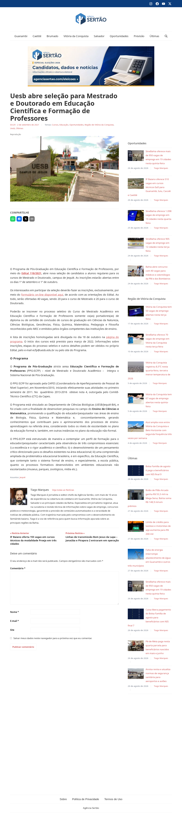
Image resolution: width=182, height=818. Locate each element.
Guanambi (20, 36)
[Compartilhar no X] (25, 219)
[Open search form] (166, 36)
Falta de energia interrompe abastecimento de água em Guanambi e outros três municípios (149, 557)
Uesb (12, 128)
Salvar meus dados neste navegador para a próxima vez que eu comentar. (52, 638)
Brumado (52, 36)
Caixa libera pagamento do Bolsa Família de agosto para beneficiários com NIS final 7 (149, 617)
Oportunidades (119, 36)
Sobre (63, 799)
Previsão (139, 36)
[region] (64, 243)
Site (12, 629)
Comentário (17, 568)
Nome (14, 612)
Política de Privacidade (85, 799)
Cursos (55, 124)
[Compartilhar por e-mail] (32, 219)
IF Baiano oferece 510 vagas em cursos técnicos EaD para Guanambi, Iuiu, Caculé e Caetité (149, 187)
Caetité (37, 36)
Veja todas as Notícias (63, 489)
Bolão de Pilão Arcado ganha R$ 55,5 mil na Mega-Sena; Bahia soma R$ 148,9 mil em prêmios (149, 498)
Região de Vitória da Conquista (99, 124)
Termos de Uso (113, 799)
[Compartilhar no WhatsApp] (12, 219)
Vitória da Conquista (76, 36)
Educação (63, 124)
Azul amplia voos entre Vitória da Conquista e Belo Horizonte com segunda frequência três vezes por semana (150, 430)
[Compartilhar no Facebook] (19, 219)
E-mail (14, 620)
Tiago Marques (161, 168)
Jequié (22, 477)
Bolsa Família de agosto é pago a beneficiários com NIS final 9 (158, 470)
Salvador (99, 36)
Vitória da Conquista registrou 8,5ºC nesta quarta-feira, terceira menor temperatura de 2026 (149, 370)
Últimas (154, 36)
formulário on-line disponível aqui (42, 294)
